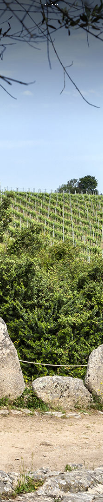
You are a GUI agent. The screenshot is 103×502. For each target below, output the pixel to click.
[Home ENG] (51, 4)
